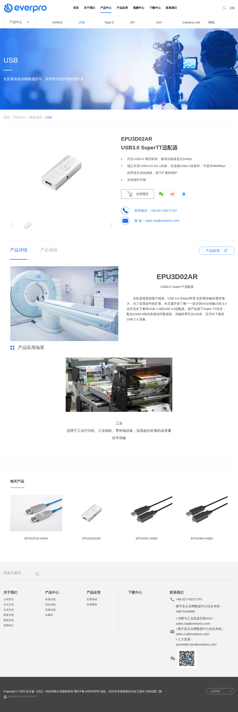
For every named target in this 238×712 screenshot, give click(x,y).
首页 (76, 7)
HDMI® (57, 22)
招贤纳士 (8, 625)
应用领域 (92, 599)
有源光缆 (35, 117)
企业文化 (8, 604)
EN (232, 8)
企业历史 (8, 609)
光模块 (49, 614)
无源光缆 (50, 609)
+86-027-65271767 (163, 210)
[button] (111, 225)
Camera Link (191, 22)
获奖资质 (8, 614)
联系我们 (171, 7)
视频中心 (138, 7)
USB (81, 22)
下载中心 (155, 7)
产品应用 (122, 7)
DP (132, 22)
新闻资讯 (8, 620)
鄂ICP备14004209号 (87, 691)
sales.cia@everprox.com (162, 220)
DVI (159, 22)
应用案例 (92, 604)
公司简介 (8, 599)
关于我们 (89, 7)
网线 (211, 22)
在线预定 (142, 194)
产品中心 (106, 7)
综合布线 (50, 604)
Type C (109, 22)
